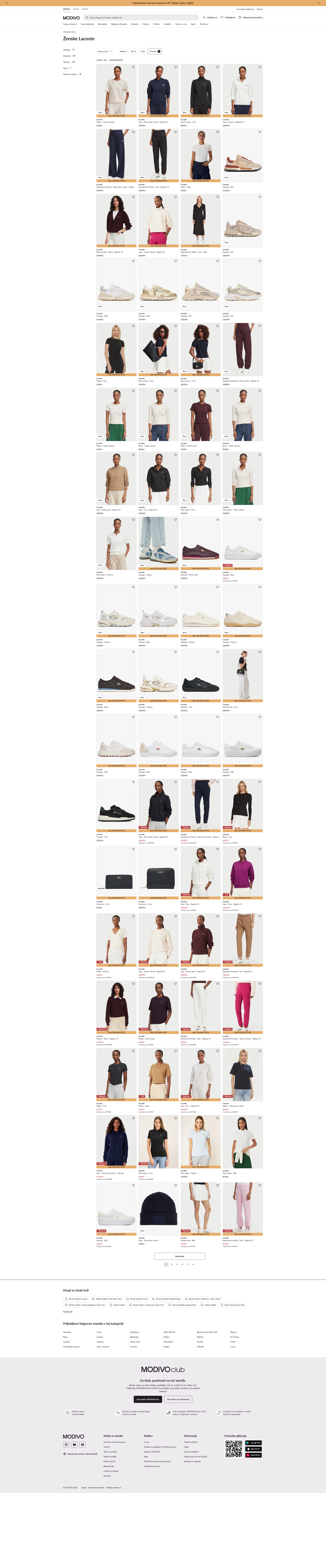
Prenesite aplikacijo (245, 9)
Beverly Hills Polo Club (207, 1332)
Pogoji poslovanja (152, 1466)
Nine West (168, 1341)
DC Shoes (234, 1337)
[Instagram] (66, 1445)
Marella (200, 1346)
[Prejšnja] (7, 3)
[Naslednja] (319, 3)
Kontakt (107, 1476)
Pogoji (83, 1488)
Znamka (154, 51)
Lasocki (66, 1341)
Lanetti (100, 1337)
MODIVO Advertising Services (157, 1461)
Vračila (107, 1447)
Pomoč (260, 9)
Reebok (200, 1337)
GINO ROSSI (169, 1332)
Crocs (233, 1346)
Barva (133, 51)
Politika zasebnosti (113, 1488)
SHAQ (166, 1337)
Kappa (166, 1346)
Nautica (100, 1341)
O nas (146, 1442)
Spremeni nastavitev (96, 1488)
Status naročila (110, 1451)
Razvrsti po (103, 51)
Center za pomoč (111, 1471)
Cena (142, 51)
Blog (146, 1456)
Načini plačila (110, 1461)
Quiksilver (134, 1332)
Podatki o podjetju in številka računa (160, 1447)
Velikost (123, 51)
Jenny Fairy (135, 1341)
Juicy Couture (103, 1346)
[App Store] (253, 1449)
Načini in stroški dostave (114, 1442)
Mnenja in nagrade (192, 1461)
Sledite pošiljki (110, 1456)
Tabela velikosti (191, 1442)
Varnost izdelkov (191, 1451)
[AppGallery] (253, 1455)
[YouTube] (74, 1445)
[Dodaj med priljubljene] (133, 67)
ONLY (233, 1341)
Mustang (67, 1332)
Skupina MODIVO (152, 1451)
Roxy (65, 1337)
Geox (99, 1332)
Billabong (134, 1337)
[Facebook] (82, 1445)
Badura (233, 1332)
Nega (186, 1447)
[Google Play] (253, 1442)
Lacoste (133, 1346)
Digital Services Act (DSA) (195, 1456)
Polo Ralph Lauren (71, 1346)
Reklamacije (109, 1466)
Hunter (200, 1341)
